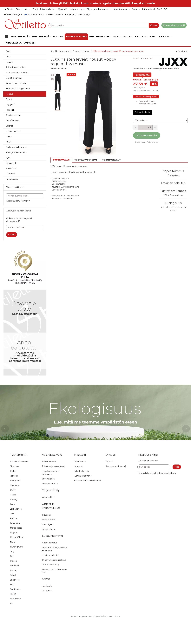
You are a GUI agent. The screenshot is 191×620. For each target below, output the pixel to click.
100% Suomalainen (173, 195)
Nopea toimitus (173, 171)
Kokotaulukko (143, 112)
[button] (58, 68)
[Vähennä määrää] (135, 127)
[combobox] (104, 25)
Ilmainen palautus (173, 183)
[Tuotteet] (6, 36)
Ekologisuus (173, 203)
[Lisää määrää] (154, 127)
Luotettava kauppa (173, 191)
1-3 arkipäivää (173, 175)
